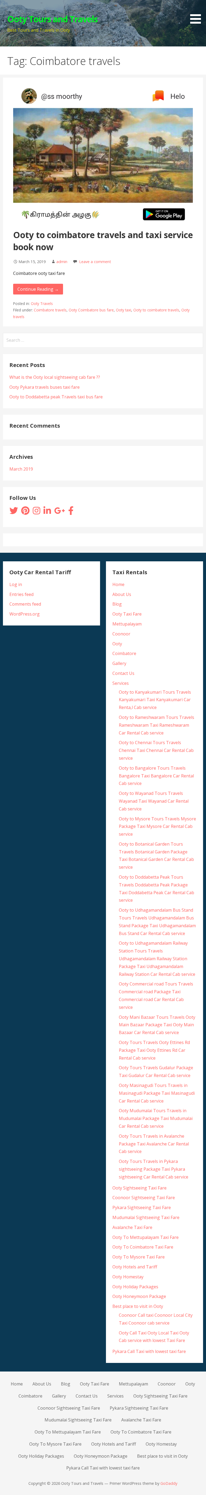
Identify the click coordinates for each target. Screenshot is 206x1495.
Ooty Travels (42, 303)
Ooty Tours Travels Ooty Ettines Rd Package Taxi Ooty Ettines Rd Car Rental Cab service (154, 1050)
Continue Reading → (38, 289)
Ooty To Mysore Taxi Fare (138, 1257)
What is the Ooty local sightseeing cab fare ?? (54, 377)
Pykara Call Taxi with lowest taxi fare (149, 1351)
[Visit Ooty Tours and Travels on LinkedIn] (47, 512)
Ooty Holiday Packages (135, 1287)
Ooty (117, 644)
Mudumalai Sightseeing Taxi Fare (145, 1217)
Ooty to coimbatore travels (156, 309)
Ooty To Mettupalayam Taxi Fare (145, 1237)
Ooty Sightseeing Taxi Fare (139, 1188)
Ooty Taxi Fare (127, 614)
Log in (15, 584)
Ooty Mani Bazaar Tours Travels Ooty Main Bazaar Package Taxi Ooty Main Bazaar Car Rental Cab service (157, 1025)
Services (120, 683)
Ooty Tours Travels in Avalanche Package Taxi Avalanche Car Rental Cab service (154, 1144)
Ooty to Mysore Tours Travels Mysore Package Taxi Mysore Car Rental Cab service (157, 826)
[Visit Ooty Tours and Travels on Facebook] (70, 512)
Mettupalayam (127, 624)
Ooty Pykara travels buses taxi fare (44, 387)
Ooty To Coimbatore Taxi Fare (142, 1247)
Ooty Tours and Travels (52, 19)
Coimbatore (124, 653)
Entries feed (21, 594)
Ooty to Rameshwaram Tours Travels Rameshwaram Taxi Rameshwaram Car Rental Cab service (156, 725)
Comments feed (25, 604)
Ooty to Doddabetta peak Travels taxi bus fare (56, 397)
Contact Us (123, 673)
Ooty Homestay (128, 1277)
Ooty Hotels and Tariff (134, 1267)
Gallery (119, 663)
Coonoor (121, 634)
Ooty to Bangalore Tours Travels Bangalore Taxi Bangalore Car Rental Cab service (156, 776)
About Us (121, 594)
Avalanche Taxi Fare (132, 1227)
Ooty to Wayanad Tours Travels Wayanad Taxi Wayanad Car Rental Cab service (154, 801)
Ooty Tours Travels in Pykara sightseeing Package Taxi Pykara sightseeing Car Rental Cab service (153, 1169)
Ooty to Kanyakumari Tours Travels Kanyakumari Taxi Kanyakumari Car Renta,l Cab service (155, 700)
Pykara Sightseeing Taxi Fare (141, 1207)
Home (118, 584)
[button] (197, 13)
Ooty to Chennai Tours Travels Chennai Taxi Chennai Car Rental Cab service (156, 750)
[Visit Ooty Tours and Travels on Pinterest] (25, 512)
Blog (117, 604)
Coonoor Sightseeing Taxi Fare (143, 1198)
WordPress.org (24, 614)
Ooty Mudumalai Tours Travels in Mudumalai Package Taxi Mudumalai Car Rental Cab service (156, 1118)
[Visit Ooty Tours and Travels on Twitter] (13, 512)
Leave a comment (95, 261)
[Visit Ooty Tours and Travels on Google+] (59, 512)
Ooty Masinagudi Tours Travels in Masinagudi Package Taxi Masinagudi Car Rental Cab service (157, 1093)
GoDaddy (168, 1483)
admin (61, 261)
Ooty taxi (123, 309)
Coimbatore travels (50, 309)
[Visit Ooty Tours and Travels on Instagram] (36, 512)
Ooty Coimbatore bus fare (91, 309)
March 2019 (21, 469)
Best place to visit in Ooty (137, 1306)
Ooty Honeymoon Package (139, 1296)
